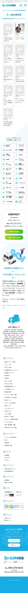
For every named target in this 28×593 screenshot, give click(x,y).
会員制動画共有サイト (10, 386)
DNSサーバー (8, 405)
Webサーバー (8, 400)
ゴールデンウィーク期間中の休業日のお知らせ (8, 37)
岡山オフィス (8, 520)
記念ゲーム (14, 545)
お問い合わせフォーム (10, 468)
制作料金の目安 (8, 445)
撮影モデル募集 (8, 482)
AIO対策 (7, 378)
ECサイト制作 (8, 367)
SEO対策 (7, 375)
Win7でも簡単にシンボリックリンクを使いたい (8, 58)
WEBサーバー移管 (9, 416)
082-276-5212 (15, 223)
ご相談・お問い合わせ (14, 237)
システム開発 (8, 413)
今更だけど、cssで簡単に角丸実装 (19, 78)
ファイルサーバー (9, 408)
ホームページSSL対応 (10, 403)
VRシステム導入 (9, 383)
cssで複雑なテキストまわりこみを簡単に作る (19, 58)
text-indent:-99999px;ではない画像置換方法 (8, 100)
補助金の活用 (8, 392)
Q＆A (6, 440)
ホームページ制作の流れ (11, 437)
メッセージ (14, 540)
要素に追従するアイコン (8, 78)
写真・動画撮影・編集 (10, 424)
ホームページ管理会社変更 (11, 419)
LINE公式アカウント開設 (11, 427)
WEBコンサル (8, 411)
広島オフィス (8, 518)
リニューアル (8, 364)
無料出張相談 (15, 231)
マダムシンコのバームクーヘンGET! (19, 36)
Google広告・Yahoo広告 (11, 397)
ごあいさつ (7, 457)
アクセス (7, 460)
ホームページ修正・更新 (11, 394)
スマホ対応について (9, 389)
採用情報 (7, 480)
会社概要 (7, 455)
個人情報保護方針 (9, 471)
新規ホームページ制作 (10, 362)
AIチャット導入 (8, 381)
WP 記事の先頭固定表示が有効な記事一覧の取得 (8, 122)
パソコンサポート (9, 422)
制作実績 (7, 442)
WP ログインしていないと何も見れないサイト (19, 99)
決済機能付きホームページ (11, 370)
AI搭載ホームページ (9, 372)
